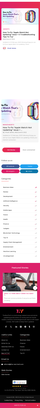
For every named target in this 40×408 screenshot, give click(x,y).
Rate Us (25, 386)
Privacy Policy (19, 400)
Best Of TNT (5, 353)
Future (22, 347)
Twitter (29, 166)
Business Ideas (25, 340)
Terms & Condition (30, 400)
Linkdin (29, 171)
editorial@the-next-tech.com (13, 364)
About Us (4, 340)
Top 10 (22, 353)
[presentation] (4, 288)
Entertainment (25, 350)
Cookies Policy (8, 400)
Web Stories (5, 374)
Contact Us (5, 350)
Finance (22, 343)
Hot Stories (11, 150)
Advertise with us (7, 347)
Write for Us (5, 343)
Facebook (10, 166)
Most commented (29, 150)
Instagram (11, 171)
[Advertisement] (20, 75)
